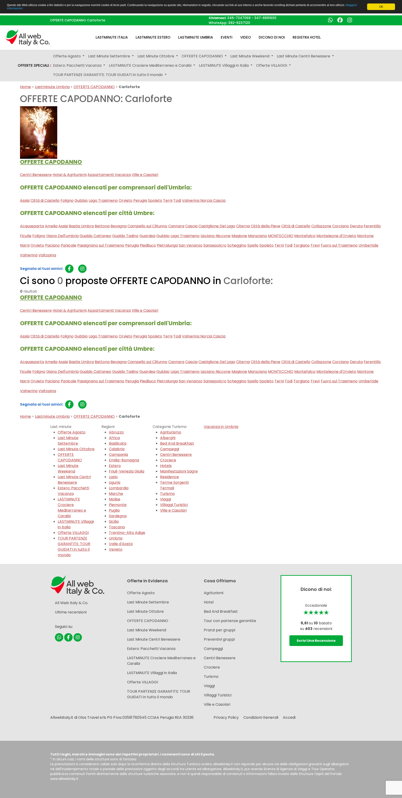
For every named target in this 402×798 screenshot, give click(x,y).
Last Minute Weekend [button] (250, 56)
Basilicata (117, 443)
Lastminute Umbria (195, 37)
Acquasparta (32, 226)
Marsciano (257, 235)
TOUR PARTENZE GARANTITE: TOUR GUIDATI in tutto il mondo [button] (108, 74)
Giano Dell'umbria (62, 235)
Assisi (25, 200)
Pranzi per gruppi (219, 630)
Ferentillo (372, 226)
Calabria (116, 449)
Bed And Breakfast (177, 443)
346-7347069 (239, 18)
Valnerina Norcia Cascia (203, 200)
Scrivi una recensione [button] (316, 640)
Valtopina (47, 255)
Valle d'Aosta (121, 543)
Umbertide (368, 245)
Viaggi (165, 499)
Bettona (102, 226)
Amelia (51, 226)
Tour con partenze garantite (230, 620)
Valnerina (28, 255)
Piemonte (118, 504)
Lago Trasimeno (103, 200)
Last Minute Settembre (68, 440)
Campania (118, 454)
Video (245, 37)
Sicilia (114, 521)
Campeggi (169, 449)
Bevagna (119, 226)
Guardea (147, 235)
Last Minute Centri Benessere (74, 479)
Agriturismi (213, 593)
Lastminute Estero (153, 37)
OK (381, 6)
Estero (115, 465)
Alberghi (167, 437)
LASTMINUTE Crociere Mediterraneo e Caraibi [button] (150, 65)
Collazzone (321, 226)
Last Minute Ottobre (76, 449)
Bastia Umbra (81, 226)
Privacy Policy (226, 717)
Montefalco (304, 235)
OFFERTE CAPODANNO (94, 86)
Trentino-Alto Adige (127, 532)
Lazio (113, 477)
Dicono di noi (272, 37)
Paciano (52, 245)
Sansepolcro (214, 245)
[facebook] (69, 269)
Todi (177, 200)
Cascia (191, 226)
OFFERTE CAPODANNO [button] (203, 56)
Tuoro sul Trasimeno (339, 245)
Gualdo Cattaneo (95, 235)
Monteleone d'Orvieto (336, 235)
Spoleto (155, 200)
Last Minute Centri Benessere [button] (304, 56)
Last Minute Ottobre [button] (156, 56)
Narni (25, 245)
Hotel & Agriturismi (70, 174)
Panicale (68, 245)
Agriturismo (170, 432)
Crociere (168, 460)
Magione (239, 235)
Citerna (243, 226)
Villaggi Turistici (174, 504)
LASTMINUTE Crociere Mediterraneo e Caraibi (72, 508)
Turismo (167, 493)
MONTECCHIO (280, 235)
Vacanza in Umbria (221, 426)
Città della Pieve (265, 226)
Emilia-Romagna (124, 460)
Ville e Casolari (145, 174)
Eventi (226, 37)
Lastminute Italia (112, 37)
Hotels (166, 465)
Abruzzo (116, 432)
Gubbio (81, 200)
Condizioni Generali (260, 717)
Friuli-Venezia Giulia (126, 471)
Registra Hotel (307, 37)
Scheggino (236, 245)
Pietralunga (167, 245)
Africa (114, 437)
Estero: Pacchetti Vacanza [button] (77, 65)
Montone (365, 235)
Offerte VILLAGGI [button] (272, 65)
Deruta (356, 226)
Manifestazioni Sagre (179, 471)
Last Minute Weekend (68, 468)
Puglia (114, 510)
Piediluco (148, 245)
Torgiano (301, 245)
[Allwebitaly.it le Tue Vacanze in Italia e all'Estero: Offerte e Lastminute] (28, 37)
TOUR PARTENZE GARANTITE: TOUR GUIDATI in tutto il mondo (74, 547)
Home (25, 86)
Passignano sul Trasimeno (100, 245)
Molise (114, 499)
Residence (169, 477)
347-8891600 (265, 18)
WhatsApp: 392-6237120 (229, 22)
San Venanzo (190, 245)
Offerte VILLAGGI (73, 532)
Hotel (209, 602)
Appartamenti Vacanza (109, 174)
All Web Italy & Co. (71, 603)
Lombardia (118, 488)
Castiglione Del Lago (216, 226)
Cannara (176, 226)
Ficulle (25, 235)
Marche (116, 493)
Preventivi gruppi (219, 639)
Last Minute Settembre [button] (109, 56)
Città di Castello (45, 200)
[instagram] (82, 269)
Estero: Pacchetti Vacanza (73, 490)
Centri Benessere (36, 174)
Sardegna (118, 516)
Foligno (67, 200)
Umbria (115, 538)
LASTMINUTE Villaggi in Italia (152, 672)
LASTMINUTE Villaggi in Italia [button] (224, 65)
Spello (252, 245)
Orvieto (125, 200)
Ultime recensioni (71, 612)
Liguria (114, 482)
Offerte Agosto (71, 432)
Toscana (117, 527)
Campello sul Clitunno (147, 226)
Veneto (115, 549)
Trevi (315, 245)
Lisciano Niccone (216, 235)
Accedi (289, 717)
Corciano (340, 226)
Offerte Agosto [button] (67, 56)
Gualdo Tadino (125, 235)
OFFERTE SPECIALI (34, 65)
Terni (167, 200)
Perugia (140, 200)
